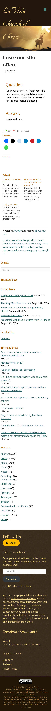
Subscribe (11, 579)
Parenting (6, 476)
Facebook (11, 542)
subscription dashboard (23, 598)
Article (4, 458)
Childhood (6, 483)
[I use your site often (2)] (13, 188)
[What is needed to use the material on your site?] (34, 189)
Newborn (6, 488)
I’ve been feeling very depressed (18, 369)
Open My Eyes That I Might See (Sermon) (22, 425)
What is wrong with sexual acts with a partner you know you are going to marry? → (25, 250)
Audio (4, 462)
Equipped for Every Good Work (17, 295)
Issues (4, 467)
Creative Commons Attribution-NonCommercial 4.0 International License (29, 693)
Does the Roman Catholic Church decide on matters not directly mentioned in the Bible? (24, 434)
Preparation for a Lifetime (14, 506)
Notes (4, 471)
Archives (5, 338)
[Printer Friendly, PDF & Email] (16, 131)
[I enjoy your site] (13, 211)
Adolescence (7, 479)
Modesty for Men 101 (12, 362)
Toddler (5, 501)
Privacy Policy (10, 668)
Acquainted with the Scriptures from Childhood (25, 319)
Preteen (5, 492)
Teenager (6, 497)
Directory (8, 659)
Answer (17, 230)
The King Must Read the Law (16, 303)
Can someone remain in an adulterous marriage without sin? (21, 354)
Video (4, 519)
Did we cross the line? (12, 408)
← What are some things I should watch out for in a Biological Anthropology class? (25, 242)
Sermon (5, 515)
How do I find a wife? (11, 315)
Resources (6, 510)
